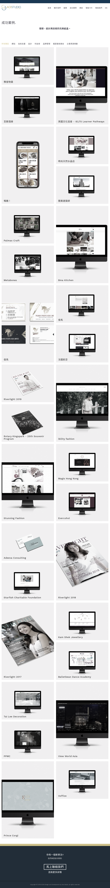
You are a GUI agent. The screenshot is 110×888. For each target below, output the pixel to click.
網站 (13, 44)
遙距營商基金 (58, 44)
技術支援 (21, 44)
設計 (30, 44)
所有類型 (5, 44)
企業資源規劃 (72, 44)
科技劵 (37, 44)
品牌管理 (46, 44)
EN (106, 8)
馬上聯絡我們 (55, 866)
